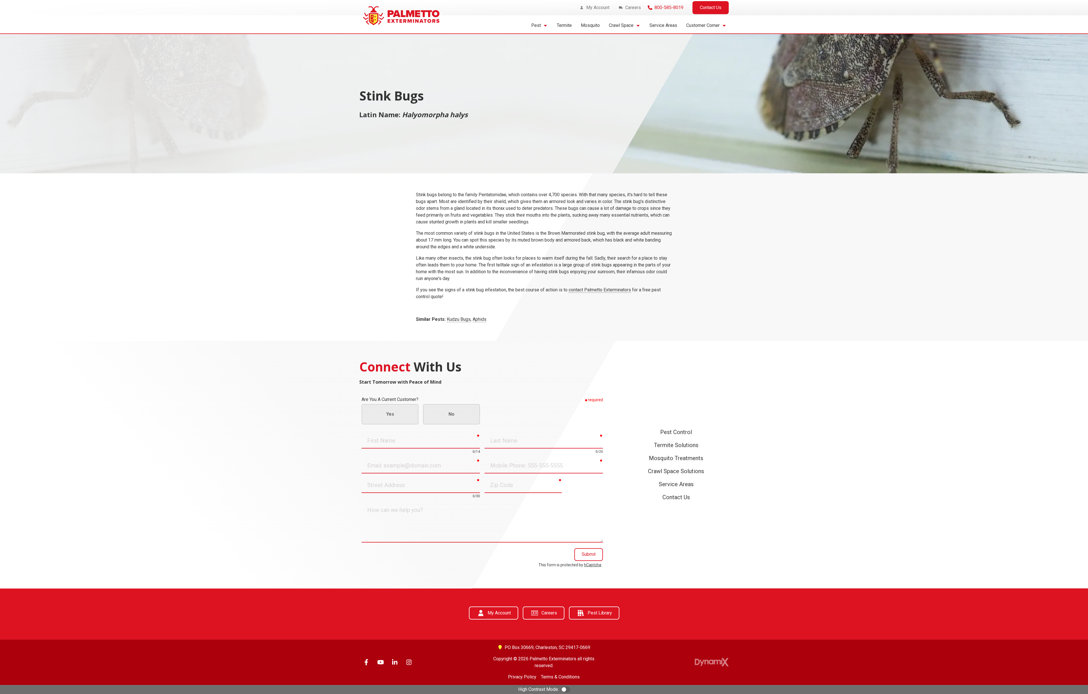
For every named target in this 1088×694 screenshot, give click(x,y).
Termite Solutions (676, 445)
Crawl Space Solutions (676, 471)
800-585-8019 (668, 7)
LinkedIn (395, 662)
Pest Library (600, 613)
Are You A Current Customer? (390, 399)
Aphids (479, 319)
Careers (549, 613)
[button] (539, 25)
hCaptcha (592, 565)
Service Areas (676, 484)
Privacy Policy (522, 677)
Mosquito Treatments (676, 458)
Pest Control (676, 432)
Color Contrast (565, 689)
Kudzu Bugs (459, 319)
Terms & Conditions (560, 677)
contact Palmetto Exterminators (600, 289)
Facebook (366, 662)
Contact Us (710, 7)
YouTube (380, 662)
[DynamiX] (712, 662)
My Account (499, 613)
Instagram (409, 662)
